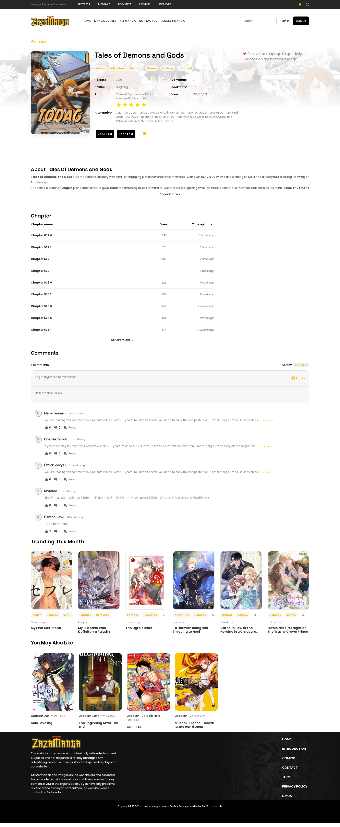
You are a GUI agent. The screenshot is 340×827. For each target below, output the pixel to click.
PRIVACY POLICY (294, 786)
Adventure (117, 68)
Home (286, 739)
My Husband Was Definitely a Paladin (94, 630)
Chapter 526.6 (41, 283)
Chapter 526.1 (41, 294)
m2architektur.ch (192, 815)
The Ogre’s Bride (139, 628)
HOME (86, 21)
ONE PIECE (134, 727)
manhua (145, 4)
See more (267, 420)
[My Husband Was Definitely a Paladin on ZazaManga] (98, 580)
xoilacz (158, 815)
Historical (185, 68)
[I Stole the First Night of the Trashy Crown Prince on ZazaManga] (288, 580)
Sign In (285, 21)
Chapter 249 (88, 716)
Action (100, 68)
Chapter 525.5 (41, 318)
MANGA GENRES (105, 21)
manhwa (104, 4)
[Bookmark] (145, 134)
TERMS (287, 777)
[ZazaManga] (50, 21)
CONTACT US (148, 21)
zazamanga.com (154, 806)
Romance (70, 615)
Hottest (84, 4)
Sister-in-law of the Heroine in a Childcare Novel (238, 632)
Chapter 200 (40, 716)
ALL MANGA (128, 21)
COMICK (288, 758)
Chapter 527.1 (41, 247)
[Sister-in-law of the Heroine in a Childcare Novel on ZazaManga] (241, 580)
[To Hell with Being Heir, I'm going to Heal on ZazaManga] (193, 580)
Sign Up (301, 21)
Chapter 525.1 (41, 330)
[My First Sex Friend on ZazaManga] (51, 580)
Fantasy (167, 68)
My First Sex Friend (46, 628)
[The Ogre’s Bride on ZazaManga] (146, 580)
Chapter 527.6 (41, 235)
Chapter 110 (183, 716)
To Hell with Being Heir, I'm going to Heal (191, 630)
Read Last (126, 134)
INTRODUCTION (294, 748)
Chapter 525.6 (41, 306)
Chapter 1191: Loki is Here (144, 716)
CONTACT (290, 767)
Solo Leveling (41, 723)
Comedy (136, 68)
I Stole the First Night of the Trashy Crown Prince (288, 630)
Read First (105, 134)
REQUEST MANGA (173, 21)
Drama (152, 68)
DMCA (287, 796)
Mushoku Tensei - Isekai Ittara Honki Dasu (194, 725)
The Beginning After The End (98, 725)
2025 (119, 80)
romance (124, 4)
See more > (165, 4)
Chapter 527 (40, 259)
